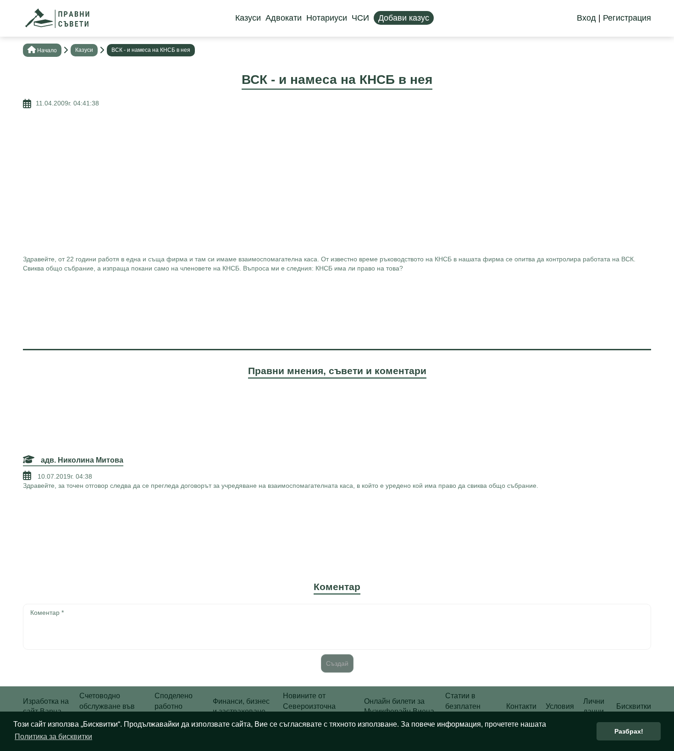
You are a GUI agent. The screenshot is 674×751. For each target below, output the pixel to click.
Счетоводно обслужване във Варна (107, 706)
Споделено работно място (174, 706)
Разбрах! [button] (628, 731)
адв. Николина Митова (81, 460)
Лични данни (593, 706)
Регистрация (627, 17)
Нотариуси (326, 17)
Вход (586, 17)
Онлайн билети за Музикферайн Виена (399, 706)
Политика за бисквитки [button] (53, 736)
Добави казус (403, 17)
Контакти (521, 706)
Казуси (248, 17)
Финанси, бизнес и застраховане (241, 706)
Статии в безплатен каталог (463, 706)
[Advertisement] (337, 181)
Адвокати (283, 17)
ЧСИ (360, 17)
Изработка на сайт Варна (46, 706)
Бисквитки (633, 706)
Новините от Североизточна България (309, 706)
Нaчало (47, 50)
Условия (560, 706)
